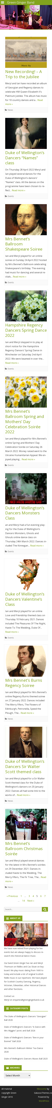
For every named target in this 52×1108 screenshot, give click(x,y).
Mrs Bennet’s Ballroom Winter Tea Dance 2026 (23, 1050)
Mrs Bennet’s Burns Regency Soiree (23, 682)
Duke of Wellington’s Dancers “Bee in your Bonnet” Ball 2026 (24, 1039)
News (10, 110)
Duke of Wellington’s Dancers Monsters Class (24, 513)
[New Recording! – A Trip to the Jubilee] (26, 53)
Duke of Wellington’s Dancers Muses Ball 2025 (26, 1058)
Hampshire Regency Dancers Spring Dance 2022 (26, 330)
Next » (30, 900)
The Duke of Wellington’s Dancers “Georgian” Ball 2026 (25, 1018)
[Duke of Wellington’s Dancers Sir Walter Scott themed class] (26, 743)
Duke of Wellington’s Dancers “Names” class (24, 158)
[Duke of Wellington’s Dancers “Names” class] (26, 134)
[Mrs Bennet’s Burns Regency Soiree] (26, 662)
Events (11, 196)
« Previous (12, 896)
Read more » (18, 190)
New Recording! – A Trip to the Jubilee (23, 74)
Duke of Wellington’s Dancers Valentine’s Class (24, 599)
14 (23, 900)
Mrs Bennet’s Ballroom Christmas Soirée (24, 848)
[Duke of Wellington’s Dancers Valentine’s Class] (26, 575)
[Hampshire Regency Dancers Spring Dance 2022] (26, 306)
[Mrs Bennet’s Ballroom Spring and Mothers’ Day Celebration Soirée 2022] (26, 393)
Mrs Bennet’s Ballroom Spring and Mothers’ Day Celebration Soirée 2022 (24, 421)
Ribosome (41, 1088)
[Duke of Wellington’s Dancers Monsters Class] (26, 489)
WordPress (44, 1101)
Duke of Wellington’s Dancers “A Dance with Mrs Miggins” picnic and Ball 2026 (24, 1028)
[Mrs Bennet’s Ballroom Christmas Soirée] (26, 825)
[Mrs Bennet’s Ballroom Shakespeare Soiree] (26, 220)
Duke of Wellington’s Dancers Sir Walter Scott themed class (24, 766)
